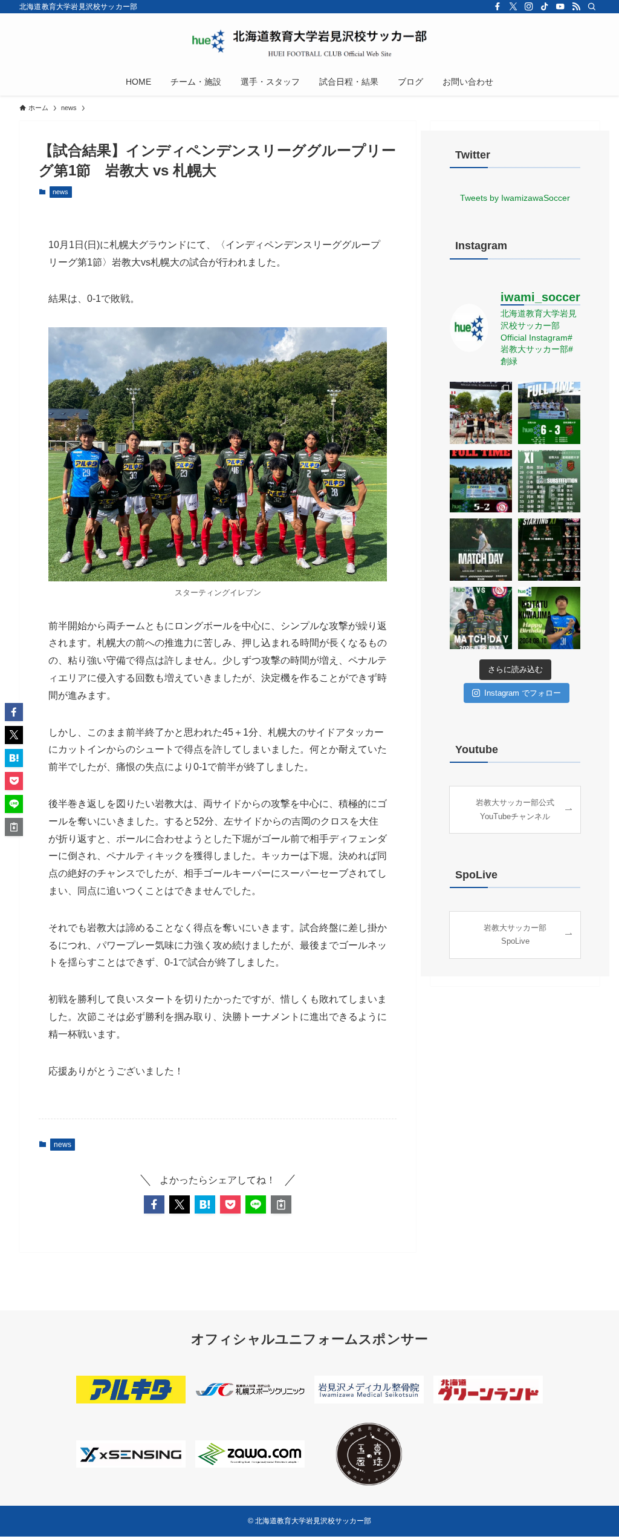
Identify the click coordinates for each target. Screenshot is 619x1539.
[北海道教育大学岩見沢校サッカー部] (309, 43)
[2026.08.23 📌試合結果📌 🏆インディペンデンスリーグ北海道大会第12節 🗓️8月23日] (549, 413)
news (60, 191)
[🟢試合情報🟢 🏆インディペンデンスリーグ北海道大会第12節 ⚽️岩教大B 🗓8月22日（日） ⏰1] (481, 549)
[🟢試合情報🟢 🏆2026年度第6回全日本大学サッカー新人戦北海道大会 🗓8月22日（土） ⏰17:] (481, 618)
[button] (154, 1204)
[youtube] (560, 6)
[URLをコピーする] (281, 1204)
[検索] (592, 6)
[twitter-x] (513, 6)
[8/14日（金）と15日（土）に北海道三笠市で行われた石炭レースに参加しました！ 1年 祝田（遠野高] (481, 413)
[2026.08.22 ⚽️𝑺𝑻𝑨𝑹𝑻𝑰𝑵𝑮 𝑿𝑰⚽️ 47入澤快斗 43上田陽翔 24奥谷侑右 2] (549, 549)
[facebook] (497, 6)
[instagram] (529, 6)
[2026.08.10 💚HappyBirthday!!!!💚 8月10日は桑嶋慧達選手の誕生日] (549, 618)
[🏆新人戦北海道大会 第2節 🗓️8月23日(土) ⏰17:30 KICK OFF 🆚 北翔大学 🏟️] (481, 481)
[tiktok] (545, 6)
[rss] (576, 6)
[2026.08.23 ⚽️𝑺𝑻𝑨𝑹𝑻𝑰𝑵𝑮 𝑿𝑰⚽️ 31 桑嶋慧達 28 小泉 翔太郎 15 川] (549, 481)
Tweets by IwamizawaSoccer (515, 198)
